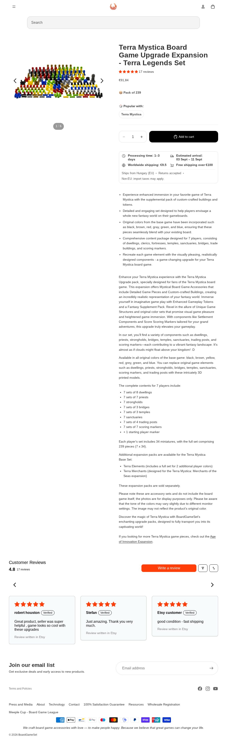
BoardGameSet (27, 734)
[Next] (211, 585)
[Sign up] (211, 668)
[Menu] (14, 7)
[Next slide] (103, 82)
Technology (57, 704)
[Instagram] (207, 688)
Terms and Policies (20, 688)
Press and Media (21, 704)
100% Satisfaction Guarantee (104, 704)
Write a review (169, 568)
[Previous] (16, 585)
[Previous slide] (14, 82)
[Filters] (202, 568)
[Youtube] (215, 688)
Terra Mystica (131, 114)
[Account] (203, 7)
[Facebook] (200, 688)
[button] (129, 71)
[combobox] (113, 22)
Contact (74, 704)
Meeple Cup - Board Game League (33, 712)
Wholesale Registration (164, 704)
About (41, 704)
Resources (136, 704)
